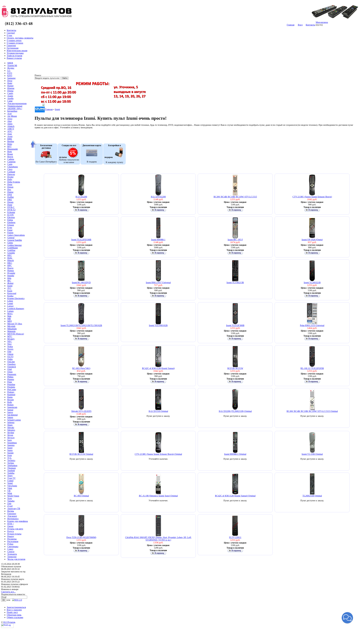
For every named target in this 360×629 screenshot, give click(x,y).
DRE (9, 199)
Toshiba (10, 473)
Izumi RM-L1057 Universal (158, 282)
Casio (9, 164)
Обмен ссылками (15, 617)
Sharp (10, 425)
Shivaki (10, 427)
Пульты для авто (15, 529)
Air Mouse (12, 116)
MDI (9, 321)
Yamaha (10, 501)
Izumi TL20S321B (312, 282)
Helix (9, 258)
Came (10, 101)
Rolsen (10, 405)
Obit (9, 351)
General (10, 237)
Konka (10, 296)
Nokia (10, 346)
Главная (290, 25)
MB (9, 318)
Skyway (11, 437)
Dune (9, 205)
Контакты (310, 25)
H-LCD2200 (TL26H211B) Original (235, 411)
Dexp (9, 80)
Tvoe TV (11, 478)
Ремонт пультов (14, 58)
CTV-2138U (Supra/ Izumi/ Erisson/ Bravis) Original (158, 454)
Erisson (10, 225)
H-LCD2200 (81, 197)
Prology (10, 392)
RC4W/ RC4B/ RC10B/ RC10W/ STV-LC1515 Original (312, 411)
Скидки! (11, 33)
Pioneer (10, 379)
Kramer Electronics (15, 298)
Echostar (11, 212)
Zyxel (10, 506)
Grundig (11, 253)
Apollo (10, 98)
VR (9, 491)
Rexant (10, 399)
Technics (11, 460)
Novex (10, 349)
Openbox (11, 364)
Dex (9, 189)
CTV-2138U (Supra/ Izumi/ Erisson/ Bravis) (312, 197)
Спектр (10, 551)
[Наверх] (33, 144)
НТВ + (10, 524)
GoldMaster (12, 248)
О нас (9, 35)
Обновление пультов (11, 566)
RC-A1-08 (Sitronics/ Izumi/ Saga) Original (158, 496)
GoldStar (11, 250)
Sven (9, 455)
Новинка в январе (9, 589)
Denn (9, 184)
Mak (9, 316)
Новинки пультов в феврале (14, 584)
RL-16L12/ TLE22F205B (312, 368)
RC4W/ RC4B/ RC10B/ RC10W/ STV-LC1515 (235, 197)
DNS (9, 194)
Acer (9, 113)
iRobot (10, 283)
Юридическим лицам (17, 50)
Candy (10, 93)
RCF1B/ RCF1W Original (81, 454)
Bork (9, 151)
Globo (10, 243)
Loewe (10, 306)
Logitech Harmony (15, 308)
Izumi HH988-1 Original (235, 454)
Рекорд (10, 536)
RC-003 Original (81, 496)
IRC (9, 280)
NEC (9, 341)
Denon (10, 187)
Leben (10, 301)
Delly (9, 179)
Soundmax (12, 443)
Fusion (10, 232)
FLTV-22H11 (235, 537)
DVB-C (10, 207)
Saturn (10, 417)
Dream (10, 202)
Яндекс (10, 68)
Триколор (11, 556)
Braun (10, 154)
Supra (10, 450)
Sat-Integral (12, 415)
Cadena (10, 159)
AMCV (10, 129)
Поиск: (38, 75)
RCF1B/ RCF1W (235, 368)
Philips (10, 377)
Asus (9, 134)
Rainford (11, 394)
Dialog (10, 192)
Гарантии (11, 45)
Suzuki (10, 453)
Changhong (12, 167)
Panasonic (11, 374)
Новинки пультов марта (12, 579)
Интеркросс (13, 518)
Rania (10, 397)
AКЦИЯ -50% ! (14, 108)
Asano (10, 96)
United (10, 480)
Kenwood (11, 293)
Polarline (11, 384)
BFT (9, 146)
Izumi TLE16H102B (158, 325)
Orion (10, 372)
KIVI (9, 75)
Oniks (10, 359)
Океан (10, 526)
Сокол (10, 549)
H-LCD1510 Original (158, 411)
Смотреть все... (8, 592)
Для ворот (12, 516)
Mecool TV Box (14, 324)
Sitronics (11, 430)
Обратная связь (14, 615)
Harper (10, 86)
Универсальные (14, 106)
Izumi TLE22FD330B (81, 239)
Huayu (10, 268)
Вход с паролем (14, 610)
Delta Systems (13, 182)
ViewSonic (12, 486)
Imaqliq (10, 275)
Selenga (10, 422)
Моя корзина (322, 22)
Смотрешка (12, 546)
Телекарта (12, 554)
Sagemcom (12, 407)
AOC (9, 131)
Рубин (10, 544)
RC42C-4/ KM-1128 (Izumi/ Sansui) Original (235, 496)
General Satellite (14, 240)
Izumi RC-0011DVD (81, 282)
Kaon (9, 291)
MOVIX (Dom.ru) (15, 334)
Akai (9, 121)
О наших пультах (15, 43)
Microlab (11, 326)
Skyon (10, 435)
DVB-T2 (11, 210)
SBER (10, 63)
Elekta (10, 220)
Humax (10, 270)
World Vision (13, 496)
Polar (9, 382)
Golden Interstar (14, 245)
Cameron (11, 161)
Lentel (10, 303)
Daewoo (11, 174)
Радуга (10, 531)
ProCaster (11, 389)
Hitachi (10, 260)
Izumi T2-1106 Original (312, 454)
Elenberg (11, 222)
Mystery (11, 339)
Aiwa (9, 118)
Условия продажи (15, 53)
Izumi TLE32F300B (235, 325)
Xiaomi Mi (12, 65)
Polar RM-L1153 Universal (312, 325)
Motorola (11, 331)
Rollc (9, 402)
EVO (9, 73)
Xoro (9, 498)
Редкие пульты (14, 534)
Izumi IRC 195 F (235, 239)
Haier (9, 83)
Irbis (9, 278)
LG (8, 70)
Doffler (10, 197)
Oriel (9, 369)
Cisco (9, 169)
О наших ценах (14, 40)
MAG (10, 313)
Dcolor (10, 177)
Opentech (11, 367)
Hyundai (11, 273)
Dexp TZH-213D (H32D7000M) (81, 537)
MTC (9, 336)
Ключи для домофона (17, 521)
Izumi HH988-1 (158, 239)
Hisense (10, 88)
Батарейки (12, 111)
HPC (9, 265)
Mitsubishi (12, 329)
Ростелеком (12, 541)
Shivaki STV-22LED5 (81, 411)
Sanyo (10, 412)
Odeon (10, 354)
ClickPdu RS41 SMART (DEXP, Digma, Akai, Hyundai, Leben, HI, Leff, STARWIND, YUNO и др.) (158, 538)
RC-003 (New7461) (81, 368)
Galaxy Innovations (16, 235)
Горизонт (11, 513)
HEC (9, 255)
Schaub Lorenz (14, 420)
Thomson (11, 468)
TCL (9, 458)
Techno (10, 463)
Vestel (10, 483)
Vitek (9, 488)
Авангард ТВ (13, 508)
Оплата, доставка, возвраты (20, 38)
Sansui (10, 410)
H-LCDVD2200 (158, 197)
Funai (9, 230)
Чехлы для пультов (16, 559)
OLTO (10, 356)
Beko (9, 144)
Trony (10, 475)
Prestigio (11, 387)
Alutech (10, 126)
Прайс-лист (12, 612)
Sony (9, 440)
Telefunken (12, 465)
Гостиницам (12, 48)
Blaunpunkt (12, 149)
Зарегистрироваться (16, 607)
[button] (347, 617)
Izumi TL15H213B (235, 282)
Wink (9, 493)
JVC (9, 288)
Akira (9, 124)
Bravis (10, 156)
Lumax (10, 311)
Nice (9, 344)
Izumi (9, 286)
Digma (10, 91)
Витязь (10, 511)
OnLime (11, 361)
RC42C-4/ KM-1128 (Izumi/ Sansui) (158, 368)
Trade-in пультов (14, 55)
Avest (9, 136)
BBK (9, 139)
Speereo (10, 445)
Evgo (9, 227)
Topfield (11, 470)
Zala (9, 503)
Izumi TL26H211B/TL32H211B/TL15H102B (81, 325)
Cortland (11, 172)
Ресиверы (12, 539)
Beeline (10, 141)
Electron (11, 217)
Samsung (11, 78)
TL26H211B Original (312, 496)
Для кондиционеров (17, 103)
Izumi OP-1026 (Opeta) (312, 239)
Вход (300, 25)
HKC (9, 263)
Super (10, 448)
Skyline (10, 432)
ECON (10, 215)
